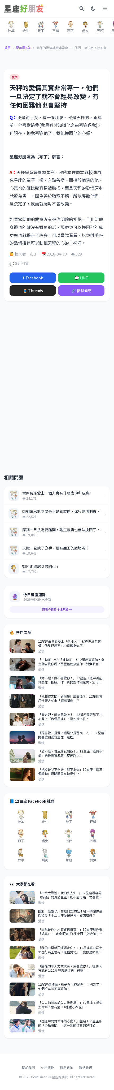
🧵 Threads (33, 290)
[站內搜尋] (81, 8)
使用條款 (47, 1067)
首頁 (7, 48)
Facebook (33, 277)
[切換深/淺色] (93, 8)
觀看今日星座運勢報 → (57, 609)
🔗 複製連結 (81, 290)
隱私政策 (66, 1067)
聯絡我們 (85, 1067)
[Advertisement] (57, 347)
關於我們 (28, 1067)
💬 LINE (81, 277)
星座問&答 (23, 48)
